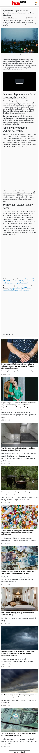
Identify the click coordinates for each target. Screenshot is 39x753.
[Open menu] (3, 3)
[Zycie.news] (19, 3)
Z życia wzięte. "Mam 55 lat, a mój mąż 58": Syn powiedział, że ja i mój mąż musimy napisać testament (19, 281)
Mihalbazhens (12, 18)
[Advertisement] (19, 168)
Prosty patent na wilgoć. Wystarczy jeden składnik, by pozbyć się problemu (17, 289)
